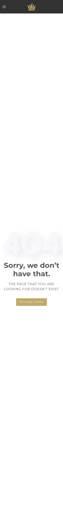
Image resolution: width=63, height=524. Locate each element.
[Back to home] (31, 6)
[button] (4, 6)
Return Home (31, 301)
